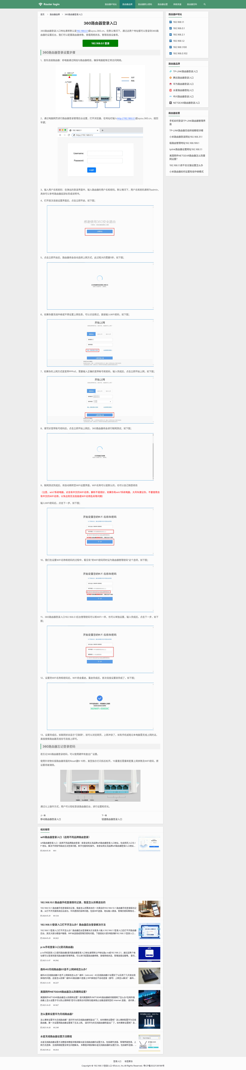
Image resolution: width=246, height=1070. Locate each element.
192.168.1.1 (178, 22)
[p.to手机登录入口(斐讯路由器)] (149, 953)
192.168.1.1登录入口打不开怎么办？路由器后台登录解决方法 (73, 924)
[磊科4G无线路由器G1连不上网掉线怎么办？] (149, 976)
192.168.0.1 (82, 30)
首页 (42, 14)
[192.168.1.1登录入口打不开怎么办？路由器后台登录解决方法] (149, 931)
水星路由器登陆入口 (183, 90)
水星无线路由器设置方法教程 (56, 1036)
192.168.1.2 (178, 40)
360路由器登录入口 (73, 14)
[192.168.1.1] (53, 4)
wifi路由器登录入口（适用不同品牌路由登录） (65, 837)
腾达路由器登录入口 (183, 77)
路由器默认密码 (145, 4)
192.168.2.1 (179, 34)
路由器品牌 (127, 4)
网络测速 (177, 4)
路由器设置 (163, 4)
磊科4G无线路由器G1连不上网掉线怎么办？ (64, 969)
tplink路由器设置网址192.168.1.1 (185, 149)
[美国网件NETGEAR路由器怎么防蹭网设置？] (149, 998)
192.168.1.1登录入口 (103, 1065)
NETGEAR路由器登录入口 (186, 102)
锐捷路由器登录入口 (112, 819)
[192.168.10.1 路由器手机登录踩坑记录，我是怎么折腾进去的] (149, 908)
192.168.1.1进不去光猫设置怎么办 (186, 165)
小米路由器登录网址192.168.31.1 (185, 136)
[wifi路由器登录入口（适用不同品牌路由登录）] (149, 843)
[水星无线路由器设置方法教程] (149, 1042)
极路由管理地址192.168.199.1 (184, 143)
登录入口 (117, 1061)
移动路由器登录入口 (50, 819)
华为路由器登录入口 (183, 84)
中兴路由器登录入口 (183, 96)
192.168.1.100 (180, 47)
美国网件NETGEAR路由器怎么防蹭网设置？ (64, 991)
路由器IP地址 (111, 4)
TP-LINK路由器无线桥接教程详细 (186, 130)
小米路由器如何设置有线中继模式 (186, 171)
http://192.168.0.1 (126, 118)
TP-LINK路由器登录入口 (185, 71)
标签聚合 (129, 1061)
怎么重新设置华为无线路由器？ (57, 1014)
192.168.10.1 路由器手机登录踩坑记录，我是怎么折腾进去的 (72, 902)
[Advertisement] (100, 873)
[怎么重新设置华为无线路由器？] (149, 1020)
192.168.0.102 (180, 53)
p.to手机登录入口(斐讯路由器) (57, 947)
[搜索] (204, 4)
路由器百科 (192, 4)
